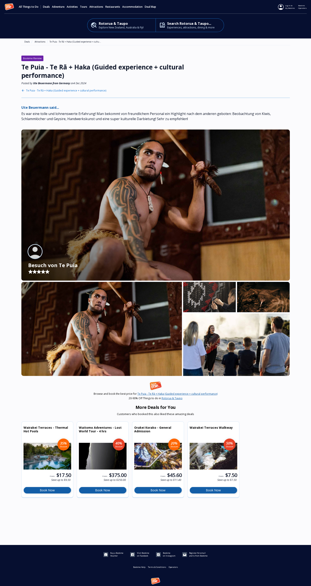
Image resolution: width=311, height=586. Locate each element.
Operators (173, 567)
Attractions (40, 41)
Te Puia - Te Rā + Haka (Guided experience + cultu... (75, 41)
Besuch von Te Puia (53, 265)
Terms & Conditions (157, 567)
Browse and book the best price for (156, 394)
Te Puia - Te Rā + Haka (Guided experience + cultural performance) (66, 90)
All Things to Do (28, 7)
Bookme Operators (302, 6)
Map (153, 7)
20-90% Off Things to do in (156, 398)
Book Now (47, 490)
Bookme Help (139, 567)
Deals (46, 7)
